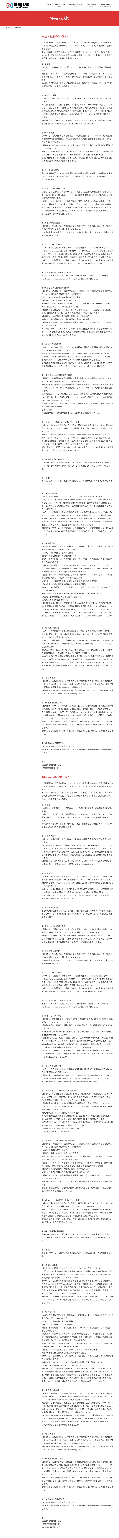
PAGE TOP (114, 1489)
